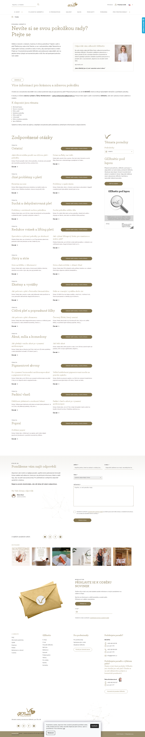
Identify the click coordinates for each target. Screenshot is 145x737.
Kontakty (45, 665)
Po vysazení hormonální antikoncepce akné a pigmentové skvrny (31, 373)
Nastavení (51, 733)
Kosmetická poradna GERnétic (116, 691)
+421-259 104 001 (112, 650)
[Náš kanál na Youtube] (45, 537)
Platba (13, 648)
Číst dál (14, 167)
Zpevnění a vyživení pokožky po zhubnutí (30, 236)
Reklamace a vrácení (17, 650)
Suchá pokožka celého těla (64, 210)
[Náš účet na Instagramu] (50, 537)
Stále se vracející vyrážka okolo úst (68, 291)
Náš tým (45, 647)
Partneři (45, 653)
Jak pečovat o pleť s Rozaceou (24, 317)
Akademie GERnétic (79, 645)
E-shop (45, 640)
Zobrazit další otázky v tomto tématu (76, 149)
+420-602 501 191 (112, 643)
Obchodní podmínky (18, 640)
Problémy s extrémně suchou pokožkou (29, 210)
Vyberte (110, 152)
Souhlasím (95, 726)
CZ (131, 5)
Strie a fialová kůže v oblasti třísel (67, 265)
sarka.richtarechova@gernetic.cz (63, 96)
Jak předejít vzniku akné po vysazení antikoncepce (28, 344)
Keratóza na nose (19, 184)
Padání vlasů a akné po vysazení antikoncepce (67, 402)
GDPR (13, 643)
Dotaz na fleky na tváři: (63, 155)
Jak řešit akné (59, 343)
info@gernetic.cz (112, 656)
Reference (45, 650)
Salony (44, 658)
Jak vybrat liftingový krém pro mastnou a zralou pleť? (71, 237)
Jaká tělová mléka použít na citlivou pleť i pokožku (30, 156)
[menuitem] (19, 12)
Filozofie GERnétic (48, 645)
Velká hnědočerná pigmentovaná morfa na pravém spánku (71, 373)
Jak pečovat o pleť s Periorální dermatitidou (30, 291)
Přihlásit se (83, 604)
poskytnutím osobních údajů (95, 512)
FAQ (13, 637)
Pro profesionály (78, 640)
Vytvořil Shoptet (119, 734)
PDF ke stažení (113, 184)
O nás (44, 642)
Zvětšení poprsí (18, 430)
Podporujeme (46, 655)
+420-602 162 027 (112, 683)
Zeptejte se (17, 80)
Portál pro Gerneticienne (83, 649)
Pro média (45, 660)
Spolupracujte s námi (80, 642)
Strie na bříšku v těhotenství (24, 265)
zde (64, 729)
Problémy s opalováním (63, 184)
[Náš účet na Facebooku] (55, 537)
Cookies (14, 653)
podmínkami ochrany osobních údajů (99, 618)
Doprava (14, 645)
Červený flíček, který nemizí (65, 317)
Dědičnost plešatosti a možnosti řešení (28, 401)
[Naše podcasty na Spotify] (60, 537)
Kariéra (45, 663)
